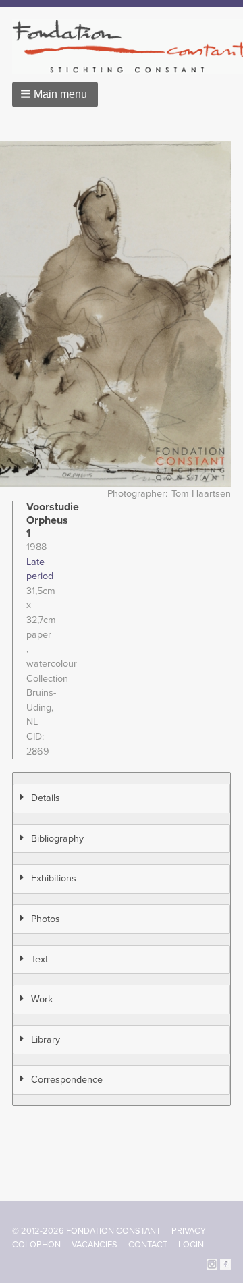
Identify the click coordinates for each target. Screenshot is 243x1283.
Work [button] (42, 999)
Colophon (36, 1244)
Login (191, 1244)
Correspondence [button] (67, 1079)
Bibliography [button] (57, 838)
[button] (55, 94)
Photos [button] (45, 919)
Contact (147, 1244)
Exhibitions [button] (53, 878)
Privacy (188, 1231)
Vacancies (94, 1244)
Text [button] (39, 959)
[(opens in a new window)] (212, 1264)
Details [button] (45, 798)
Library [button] (45, 1039)
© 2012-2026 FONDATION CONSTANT (86, 1231)
